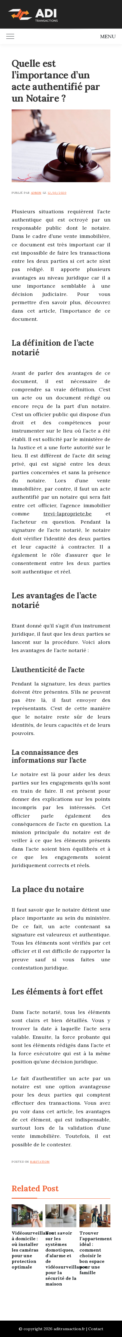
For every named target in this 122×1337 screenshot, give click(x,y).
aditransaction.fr (69, 1328)
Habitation (40, 1162)
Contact (95, 1328)
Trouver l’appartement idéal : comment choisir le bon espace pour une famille (94, 1252)
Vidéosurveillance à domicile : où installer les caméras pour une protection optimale (27, 1250)
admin (36, 193)
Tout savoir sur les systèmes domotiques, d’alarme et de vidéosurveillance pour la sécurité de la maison (60, 1258)
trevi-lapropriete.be (67, 513)
